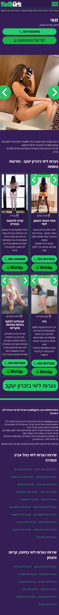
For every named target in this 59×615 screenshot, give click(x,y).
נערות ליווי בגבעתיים (46, 477)
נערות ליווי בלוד (49, 499)
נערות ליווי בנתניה (29, 499)
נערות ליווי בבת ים (23, 469)
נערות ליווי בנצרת (27, 581)
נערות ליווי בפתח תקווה (45, 507)
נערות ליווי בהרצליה (47, 484)
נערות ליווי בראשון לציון (45, 514)
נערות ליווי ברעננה (21, 529)
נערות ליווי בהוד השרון (22, 477)
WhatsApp (46, 267)
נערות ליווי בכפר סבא (27, 492)
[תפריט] (55, 4)
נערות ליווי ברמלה (48, 522)
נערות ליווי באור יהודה (46, 469)
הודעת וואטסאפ (31, 40)
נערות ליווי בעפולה (47, 596)
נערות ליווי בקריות (48, 604)
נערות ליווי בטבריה (27, 574)
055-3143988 (16, 259)
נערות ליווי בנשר (48, 589)
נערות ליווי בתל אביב (46, 537)
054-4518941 (31, 31)
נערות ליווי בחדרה (22, 566)
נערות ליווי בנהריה (47, 581)
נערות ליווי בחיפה (48, 574)
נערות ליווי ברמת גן (26, 522)
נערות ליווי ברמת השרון (45, 529)
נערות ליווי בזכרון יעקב (30, 385)
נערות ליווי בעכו (30, 589)
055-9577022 (46, 259)
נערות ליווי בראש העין (20, 507)
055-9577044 (16, 363)
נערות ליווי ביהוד (48, 492)
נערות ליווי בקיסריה (25, 596)
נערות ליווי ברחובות (21, 514)
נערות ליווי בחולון (25, 484)
